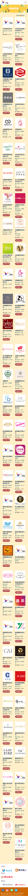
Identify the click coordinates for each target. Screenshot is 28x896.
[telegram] (16, 890)
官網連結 (18, 39)
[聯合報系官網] (7, 870)
